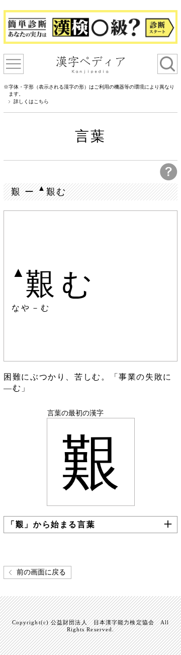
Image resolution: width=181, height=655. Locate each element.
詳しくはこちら (31, 101)
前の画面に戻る (41, 572)
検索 (167, 64)
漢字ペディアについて (14, 64)
